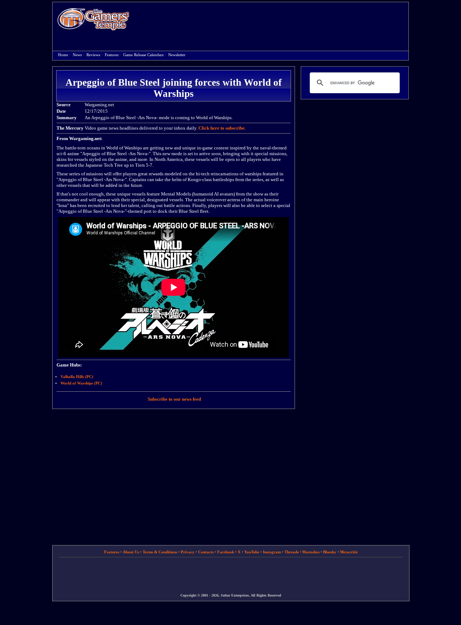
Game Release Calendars (143, 55)
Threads (292, 552)
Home (93, 19)
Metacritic (349, 552)
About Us (131, 552)
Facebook (225, 552)
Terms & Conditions (160, 552)
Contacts (206, 552)
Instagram (272, 552)
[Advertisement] (273, 20)
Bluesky (329, 552)
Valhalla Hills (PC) (77, 377)
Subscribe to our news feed (174, 399)
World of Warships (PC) (81, 383)
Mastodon (310, 552)
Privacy (187, 552)
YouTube (251, 552)
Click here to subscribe (221, 128)
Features (111, 55)
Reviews (93, 55)
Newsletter (176, 55)
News (77, 55)
